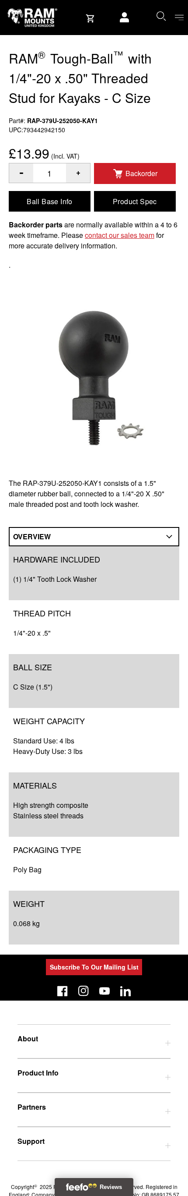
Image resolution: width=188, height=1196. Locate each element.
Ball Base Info (50, 201)
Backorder (141, 173)
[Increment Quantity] (21, 173)
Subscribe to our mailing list (94, 966)
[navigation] (179, 18)
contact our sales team (119, 235)
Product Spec (135, 201)
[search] (161, 16)
